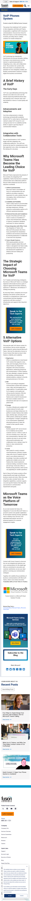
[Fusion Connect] (4, 5)
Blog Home (4, 10)
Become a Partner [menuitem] (6, 857)
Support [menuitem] (3, 851)
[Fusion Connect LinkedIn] (15, 808)
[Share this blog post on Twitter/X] (17, 670)
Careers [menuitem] (3, 843)
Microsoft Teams (16, 607)
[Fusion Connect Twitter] (3, 808)
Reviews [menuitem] (3, 840)
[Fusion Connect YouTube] (11, 808)
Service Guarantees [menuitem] (6, 834)
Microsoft (23, 607)
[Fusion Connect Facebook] (7, 808)
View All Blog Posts (7, 689)
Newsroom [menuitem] (4, 837)
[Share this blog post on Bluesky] (10, 670)
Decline (21, 895)
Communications (7, 607)
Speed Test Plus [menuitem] (5, 863)
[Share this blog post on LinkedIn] (7, 670)
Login (5, 1)
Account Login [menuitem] (5, 854)
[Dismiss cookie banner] (26, 867)
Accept (10, 895)
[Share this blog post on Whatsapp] (20, 670)
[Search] (25, 6)
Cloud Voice (6, 609)
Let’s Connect (18, 5)
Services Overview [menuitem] (6, 831)
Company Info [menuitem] (5, 828)
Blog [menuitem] (2, 860)
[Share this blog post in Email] (24, 670)
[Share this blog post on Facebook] (14, 670)
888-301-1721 (6, 821)
